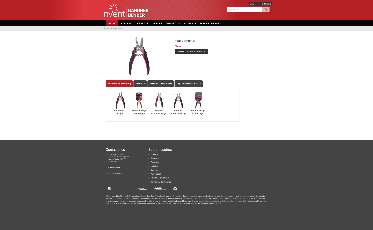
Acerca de (155, 162)
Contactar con (114, 168)
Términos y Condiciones (161, 182)
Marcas (157, 23)
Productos (173, 23)
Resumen (140, 84)
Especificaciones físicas (189, 84)
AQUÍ (218, 203)
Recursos (190, 23)
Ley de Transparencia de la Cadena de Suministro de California (225, 201)
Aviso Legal (156, 174)
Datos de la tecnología (160, 84)
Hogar (106, 28)
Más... (178, 46)
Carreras (154, 170)
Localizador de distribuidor (260, 4)
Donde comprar (209, 23)
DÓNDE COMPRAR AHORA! (190, 51)
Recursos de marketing (119, 83)
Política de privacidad (160, 178)
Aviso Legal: (160, 196)
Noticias (154, 166)
